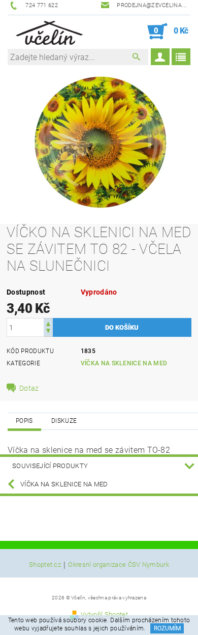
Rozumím (167, 628)
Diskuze (64, 420)
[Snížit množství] (48, 332)
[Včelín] (47, 31)
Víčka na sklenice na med (124, 363)
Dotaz (29, 388)
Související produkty (50, 466)
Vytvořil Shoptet (104, 614)
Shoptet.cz (45, 564)
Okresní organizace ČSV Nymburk (118, 564)
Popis (24, 420)
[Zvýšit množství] (48, 323)
